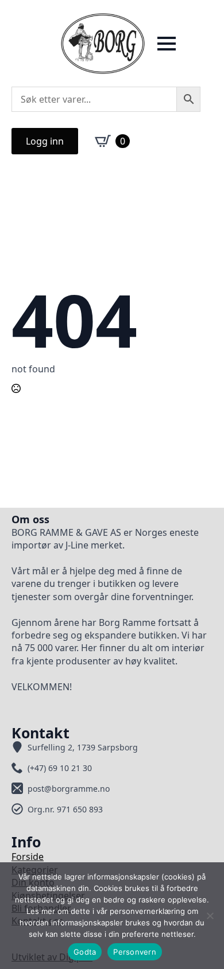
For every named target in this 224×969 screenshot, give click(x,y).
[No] (209, 915)
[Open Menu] (166, 43)
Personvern (134, 951)
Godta (85, 951)
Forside (27, 856)
